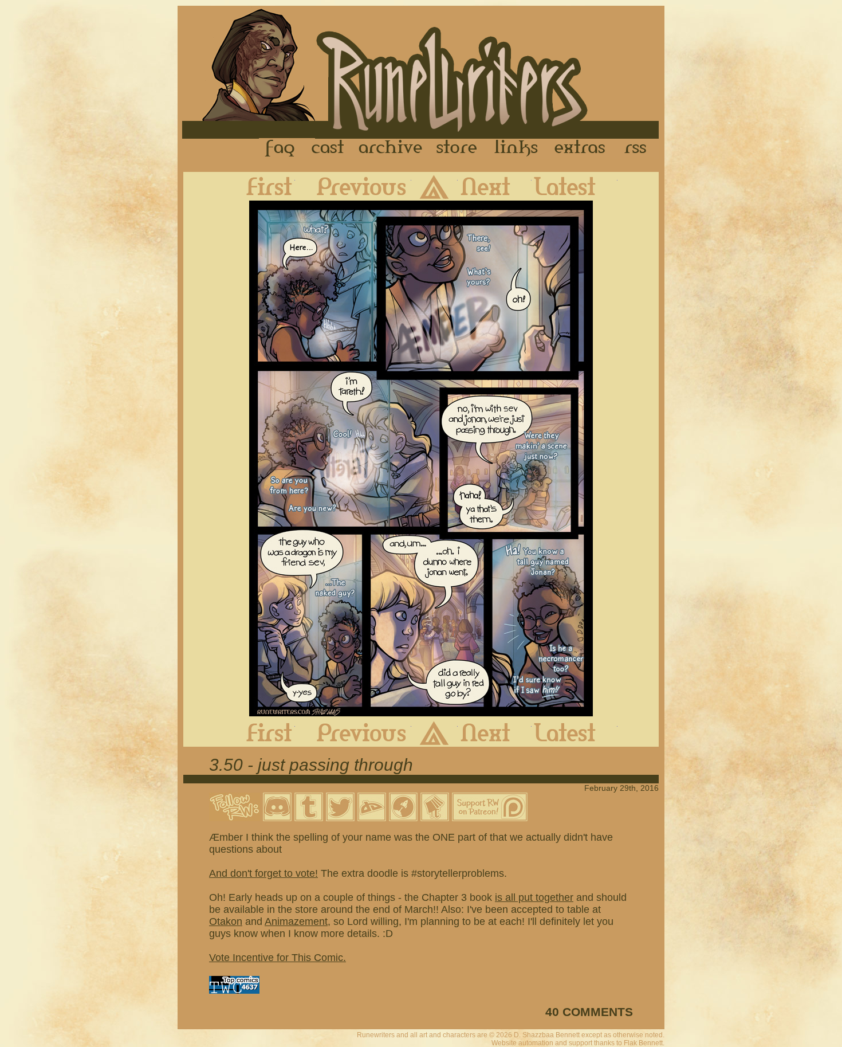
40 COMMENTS (589, 1011)
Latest (574, 186)
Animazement (296, 921)
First (260, 186)
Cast (328, 148)
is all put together (534, 897)
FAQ (280, 148)
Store (456, 148)
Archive (391, 148)
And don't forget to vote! (263, 873)
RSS (638, 148)
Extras (582, 148)
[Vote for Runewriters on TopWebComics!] (234, 990)
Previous (353, 186)
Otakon (225, 921)
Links (516, 148)
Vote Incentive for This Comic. (277, 957)
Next (495, 186)
